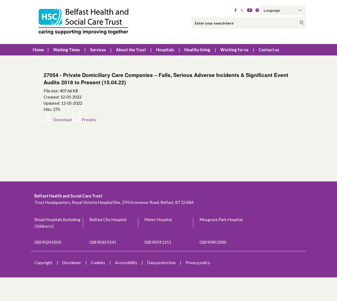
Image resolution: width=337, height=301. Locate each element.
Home (38, 49)
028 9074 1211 (157, 242)
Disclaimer (71, 262)
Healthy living (197, 49)
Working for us (234, 49)
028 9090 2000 (212, 242)
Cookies (98, 262)
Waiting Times (66, 49)
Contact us (269, 49)
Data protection (161, 262)
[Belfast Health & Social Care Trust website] (88, 22)
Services (98, 49)
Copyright (43, 262)
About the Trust (131, 49)
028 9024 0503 (47, 242)
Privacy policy (197, 262)
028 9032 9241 (102, 242)
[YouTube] (250, 10)
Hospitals (165, 49)
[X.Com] (242, 10)
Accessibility (126, 262)
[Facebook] (235, 10)
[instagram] (257, 10)
